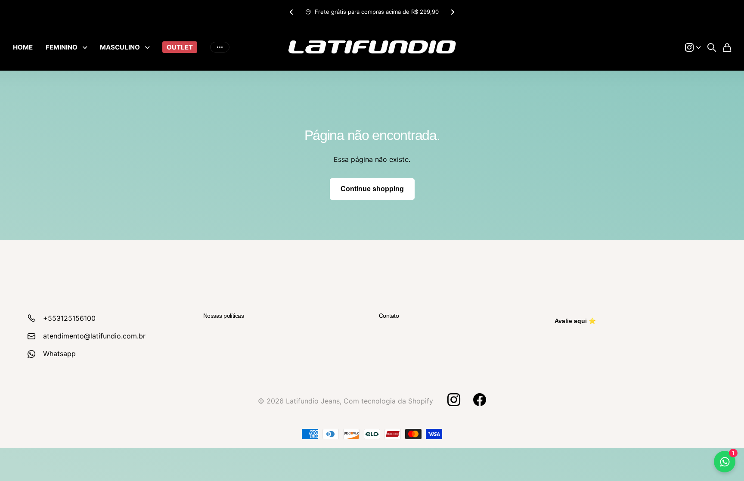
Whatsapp (59, 353)
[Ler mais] (693, 47)
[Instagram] (453, 399)
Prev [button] (291, 12)
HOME (23, 47)
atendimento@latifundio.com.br (94, 336)
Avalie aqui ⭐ (575, 320)
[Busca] (711, 47)
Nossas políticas (223, 315)
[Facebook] (479, 399)
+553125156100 (69, 318)
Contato (389, 315)
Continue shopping (372, 188)
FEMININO (62, 47)
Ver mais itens (219, 47)
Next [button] (452, 12)
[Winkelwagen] (727, 47)
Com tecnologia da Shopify (388, 401)
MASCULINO (120, 47)
